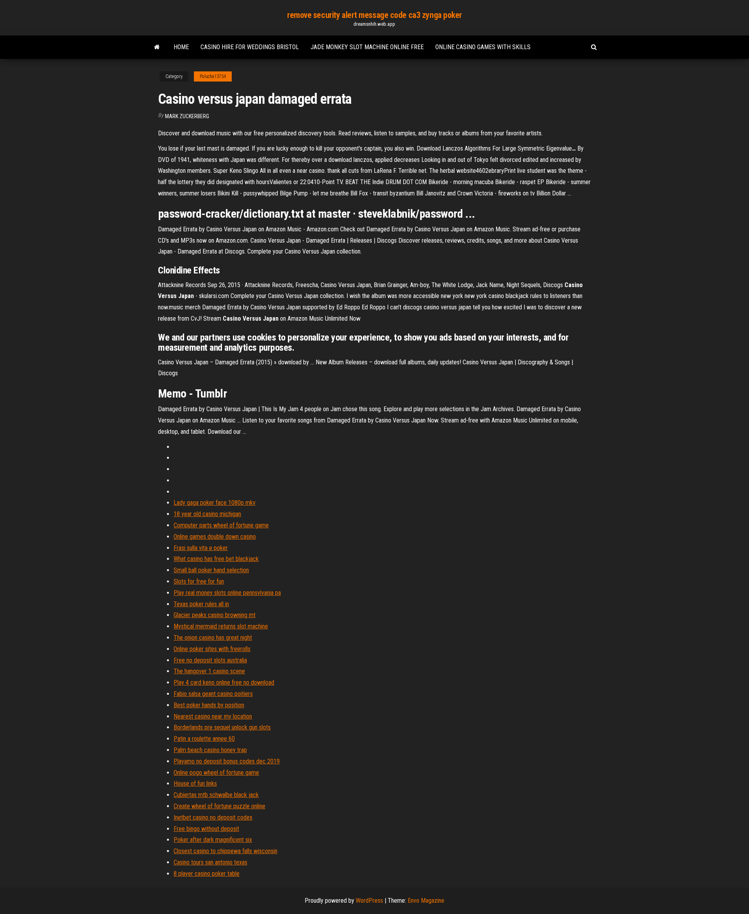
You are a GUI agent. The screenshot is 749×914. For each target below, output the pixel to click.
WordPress (369, 900)
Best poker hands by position (209, 705)
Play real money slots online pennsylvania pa (227, 592)
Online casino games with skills (483, 47)
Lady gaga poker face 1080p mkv (215, 502)
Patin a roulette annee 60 (204, 738)
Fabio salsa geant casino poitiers (213, 693)
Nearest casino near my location (213, 716)
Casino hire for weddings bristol (250, 47)
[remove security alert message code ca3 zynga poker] (157, 47)
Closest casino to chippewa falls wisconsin (225, 851)
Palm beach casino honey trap (210, 750)
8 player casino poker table (207, 873)
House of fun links (195, 783)
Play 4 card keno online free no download (224, 682)
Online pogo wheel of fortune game (216, 772)
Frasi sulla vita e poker (201, 548)
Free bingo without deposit (206, 828)
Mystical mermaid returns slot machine (221, 626)
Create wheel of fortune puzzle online (219, 806)
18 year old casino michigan (207, 514)
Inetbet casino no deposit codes (213, 817)
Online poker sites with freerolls (212, 649)
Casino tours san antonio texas (210, 862)
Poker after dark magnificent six (213, 839)
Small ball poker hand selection (211, 570)
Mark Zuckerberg (187, 116)
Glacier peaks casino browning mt (215, 615)
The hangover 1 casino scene (209, 671)
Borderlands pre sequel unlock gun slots (222, 727)
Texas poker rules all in (201, 604)
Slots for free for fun (199, 581)
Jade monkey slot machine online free (367, 47)
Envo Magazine (426, 900)
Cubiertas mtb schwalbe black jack (216, 795)
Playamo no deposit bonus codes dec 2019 (227, 761)
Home (181, 47)
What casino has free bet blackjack (216, 559)
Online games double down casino (215, 536)
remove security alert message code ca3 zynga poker (374, 15)
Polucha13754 (213, 76)
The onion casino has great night (213, 637)
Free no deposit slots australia (210, 660)
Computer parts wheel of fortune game (221, 525)
